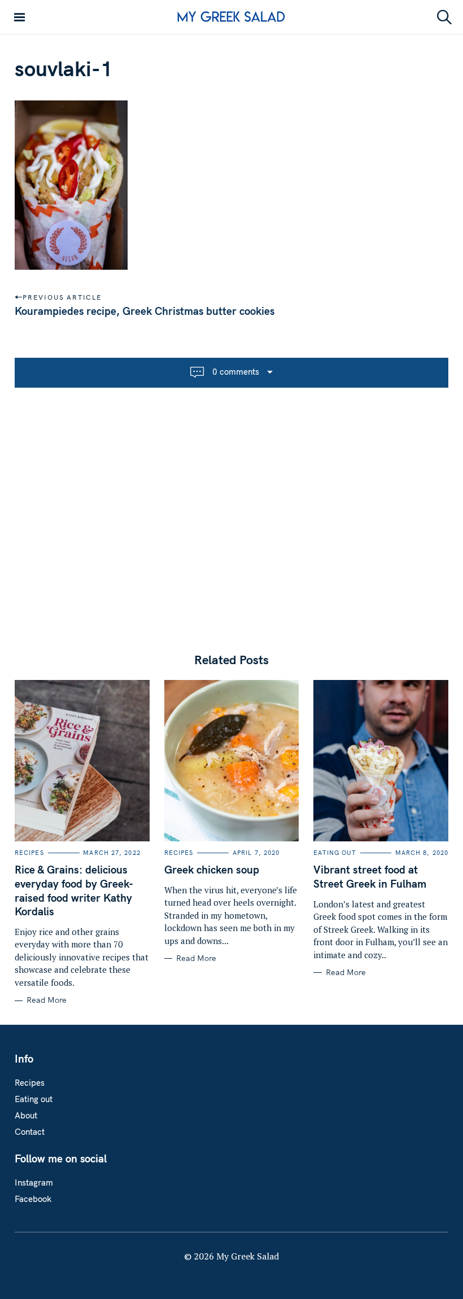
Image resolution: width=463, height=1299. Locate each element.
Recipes (29, 853)
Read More (47, 1000)
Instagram (34, 1182)
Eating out (334, 853)
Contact (30, 1131)
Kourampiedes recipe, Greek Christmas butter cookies (144, 311)
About (26, 1115)
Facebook (33, 1198)
